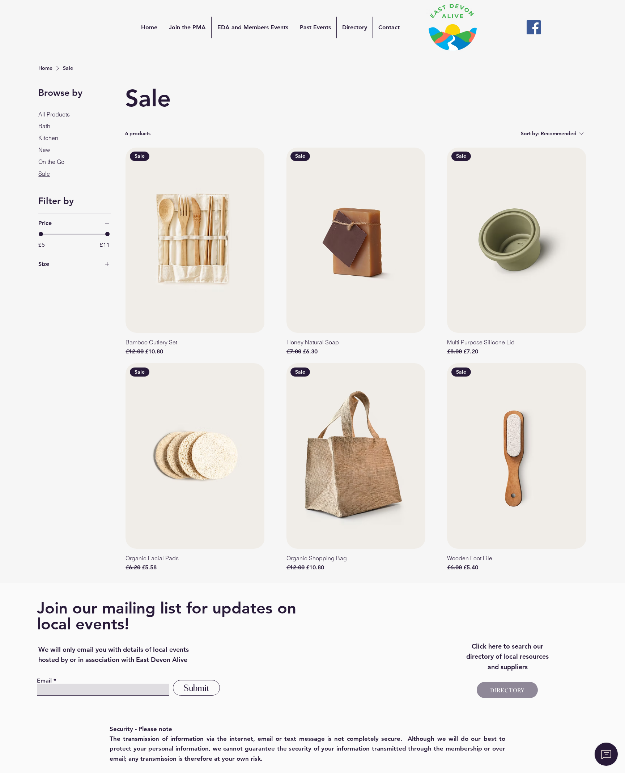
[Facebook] (534, 27)
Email (44, 681)
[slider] (41, 234)
